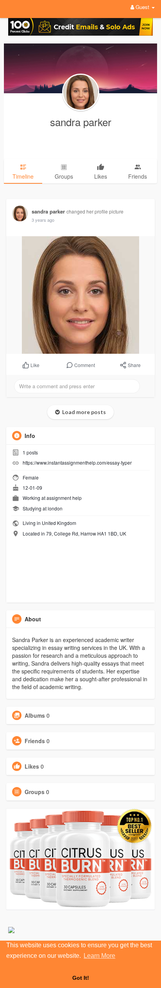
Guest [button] (142, 7)
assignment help (64, 497)
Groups (35, 792)
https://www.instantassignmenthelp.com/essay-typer (77, 462)
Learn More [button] (99, 955)
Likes (32, 766)
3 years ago (43, 220)
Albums (35, 715)
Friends (35, 741)
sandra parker (80, 121)
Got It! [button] (80, 978)
